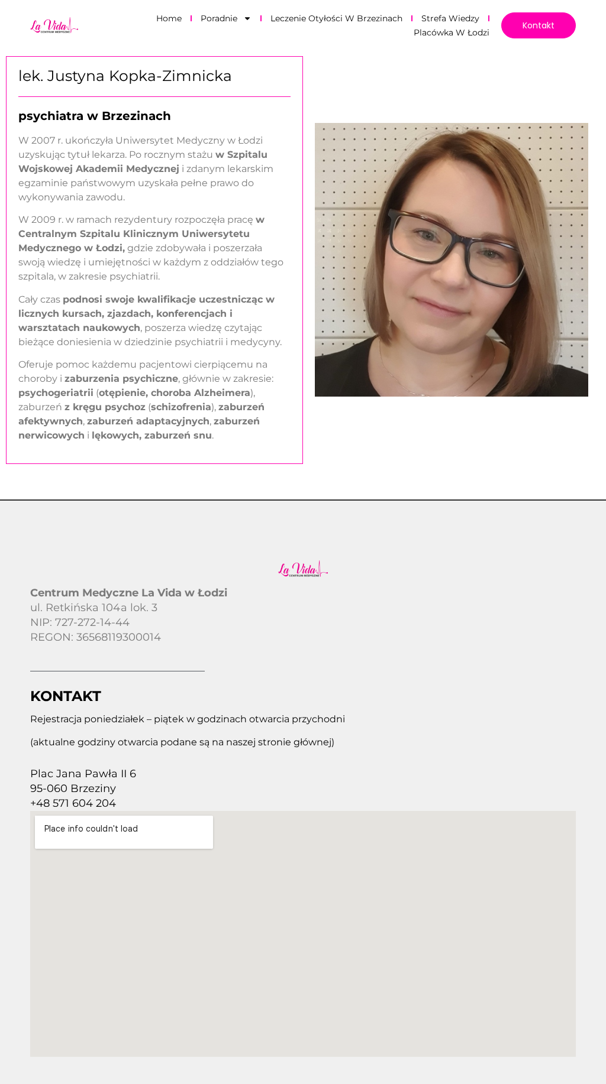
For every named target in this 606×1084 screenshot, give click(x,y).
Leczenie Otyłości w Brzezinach (336, 18)
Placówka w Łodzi (451, 32)
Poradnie (219, 18)
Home (169, 18)
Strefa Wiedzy (450, 18)
